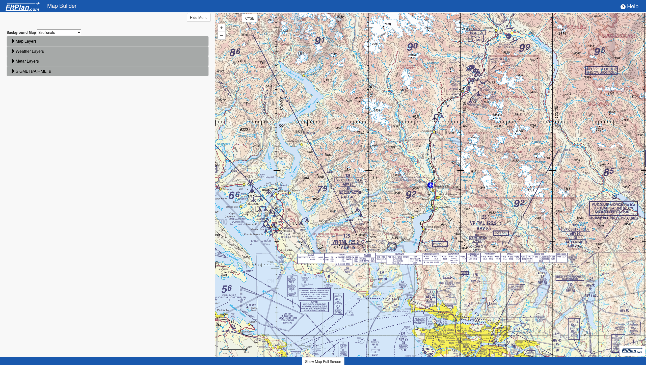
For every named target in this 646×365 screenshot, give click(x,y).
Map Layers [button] (26, 41)
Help (632, 6)
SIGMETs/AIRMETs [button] (33, 71)
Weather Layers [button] (29, 51)
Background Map (21, 32)
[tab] (107, 41)
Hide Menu (198, 17)
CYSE (249, 18)
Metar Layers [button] (27, 61)
